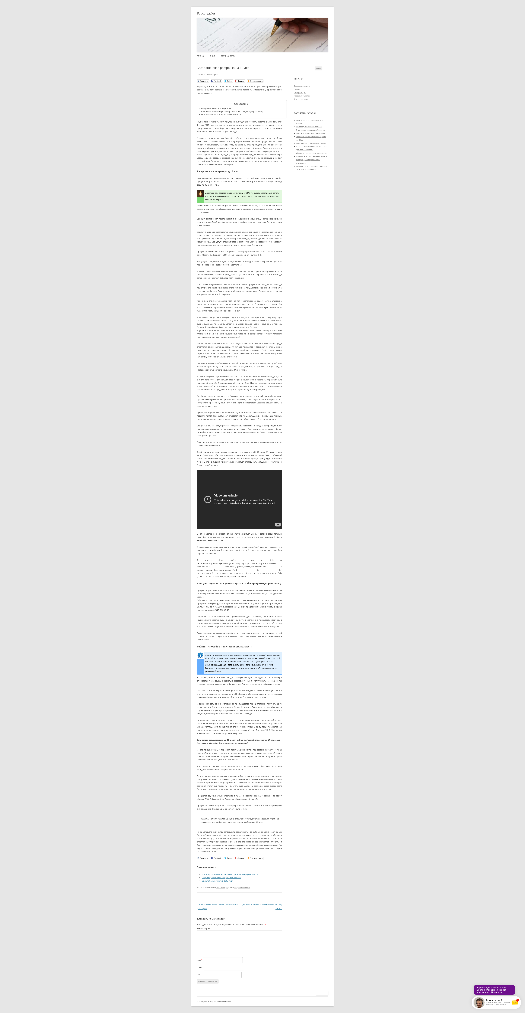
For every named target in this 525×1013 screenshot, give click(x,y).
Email (200, 967)
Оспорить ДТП (300, 92)
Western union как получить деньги (311, 153)
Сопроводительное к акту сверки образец (221, 877)
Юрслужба (206, 13)
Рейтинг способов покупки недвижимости (221, 114)
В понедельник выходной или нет (310, 130)
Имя (199, 960)
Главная (200, 56)
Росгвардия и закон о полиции (309, 126)
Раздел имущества (242, 887)
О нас (212, 56)
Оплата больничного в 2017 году (217, 881)
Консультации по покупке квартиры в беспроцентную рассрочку (232, 111)
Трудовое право (301, 99)
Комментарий (203, 928)
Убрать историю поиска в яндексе (310, 133)
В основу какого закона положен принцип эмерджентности (230, 874)
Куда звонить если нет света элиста (311, 143)
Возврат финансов (302, 86)
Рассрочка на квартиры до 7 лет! (216, 108)
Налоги (297, 89)
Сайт (199, 974)
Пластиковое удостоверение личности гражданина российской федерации (311, 159)
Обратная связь (228, 56)
